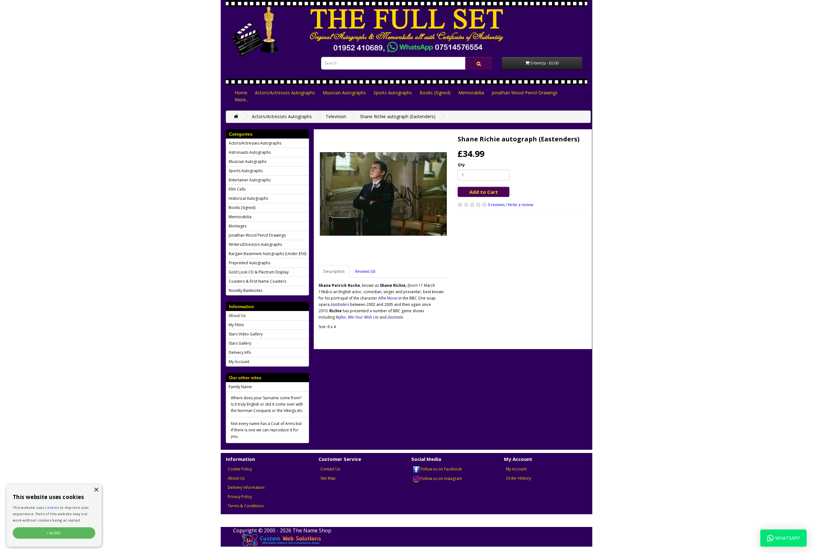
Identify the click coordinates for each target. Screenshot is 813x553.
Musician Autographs (344, 93)
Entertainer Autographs (250, 180)
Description (334, 271)
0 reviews (496, 204)
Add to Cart (483, 192)
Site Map (328, 478)
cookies (52, 507)
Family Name (240, 386)
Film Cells (237, 189)
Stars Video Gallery (246, 334)
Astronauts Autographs (250, 152)
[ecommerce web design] (282, 539)
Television (336, 116)
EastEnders (340, 304)
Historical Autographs (248, 198)
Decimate (395, 317)
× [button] (96, 490)
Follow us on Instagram (441, 478)
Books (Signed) (435, 93)
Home (241, 93)
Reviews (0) (365, 271)
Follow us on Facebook (441, 469)
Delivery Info (240, 352)
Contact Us (330, 469)
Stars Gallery (240, 343)
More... (242, 100)
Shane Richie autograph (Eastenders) (397, 116)
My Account (239, 361)
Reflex (341, 317)
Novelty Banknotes (245, 290)
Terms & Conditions (246, 506)
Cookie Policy (240, 469)
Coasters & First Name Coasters (257, 281)
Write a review (520, 204)
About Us (237, 315)
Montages (237, 226)
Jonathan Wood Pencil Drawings (525, 93)
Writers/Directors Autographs (255, 244)
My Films (236, 324)
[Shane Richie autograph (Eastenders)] (383, 194)
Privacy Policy (240, 496)
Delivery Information (246, 487)
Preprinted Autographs (249, 263)
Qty (461, 164)
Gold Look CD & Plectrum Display (259, 272)
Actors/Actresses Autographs (285, 93)
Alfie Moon (388, 298)
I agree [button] (54, 532)
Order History (518, 478)
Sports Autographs (392, 93)
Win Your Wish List (363, 317)
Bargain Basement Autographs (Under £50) (267, 253)
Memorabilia (471, 93)
